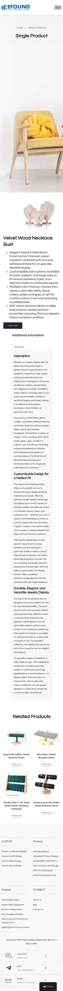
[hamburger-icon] (57, 7)
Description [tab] (19, 347)
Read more (16, 764)
